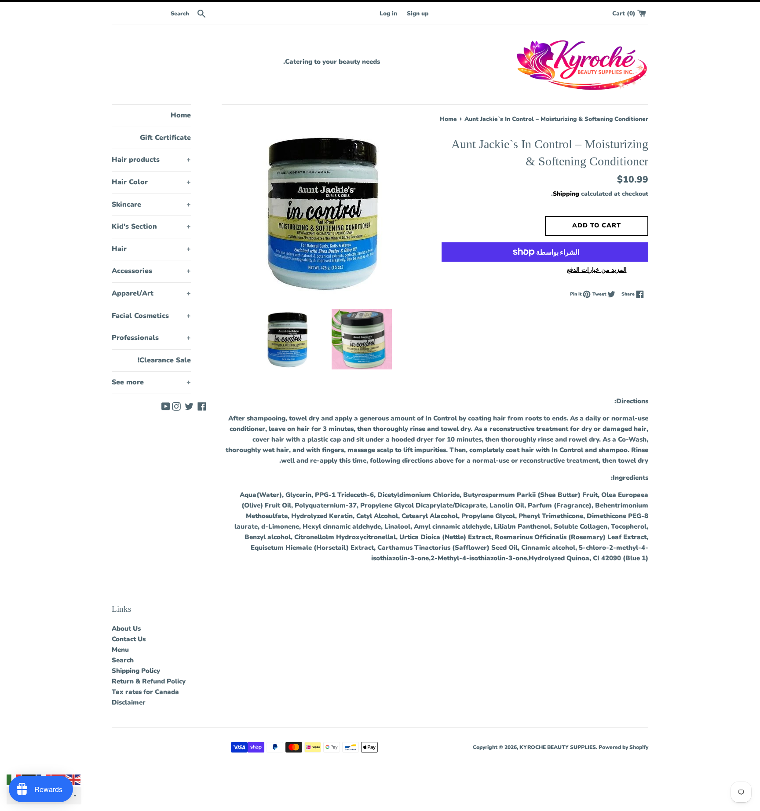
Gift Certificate (165, 137)
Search (123, 660)
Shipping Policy (136, 670)
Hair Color (151, 182)
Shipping (566, 194)
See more (151, 382)
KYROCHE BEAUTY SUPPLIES (557, 747)
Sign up (417, 13)
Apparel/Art (151, 293)
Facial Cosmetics (151, 316)
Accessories (151, 271)
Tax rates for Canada (145, 691)
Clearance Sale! (164, 360)
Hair (151, 249)
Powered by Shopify (623, 747)
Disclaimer (129, 702)
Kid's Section (151, 226)
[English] (73, 779)
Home (181, 115)
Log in (388, 13)
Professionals (151, 338)
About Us (126, 628)
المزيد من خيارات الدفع (597, 270)
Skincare (151, 204)
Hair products (151, 159)
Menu (120, 649)
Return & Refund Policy (149, 681)
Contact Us (129, 639)
